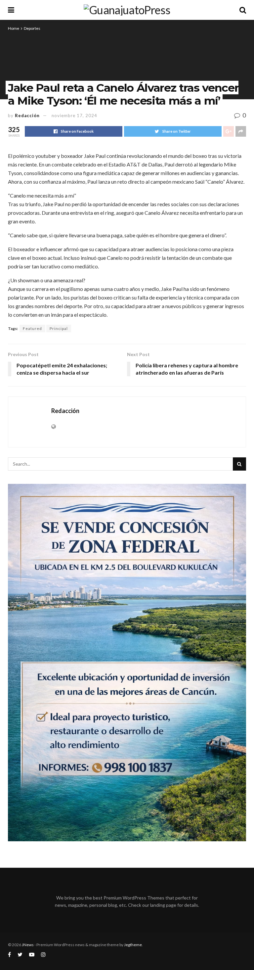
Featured (32, 328)
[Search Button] (239, 464)
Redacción (27, 115)
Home (13, 28)
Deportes (32, 28)
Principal (59, 328)
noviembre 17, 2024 (74, 115)
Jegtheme (133, 944)
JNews (28, 944)
